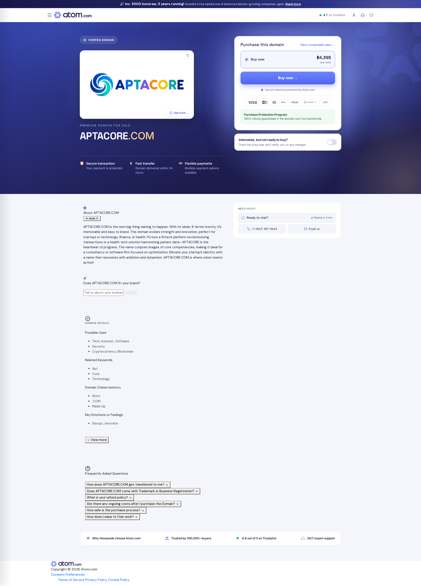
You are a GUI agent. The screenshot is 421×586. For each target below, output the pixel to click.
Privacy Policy (96, 579)
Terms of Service (71, 579)
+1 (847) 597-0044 (264, 229)
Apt (95, 368)
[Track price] (332, 142)
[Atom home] (73, 15)
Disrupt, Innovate (105, 423)
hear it (93, 218)
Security (98, 346)
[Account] (354, 15)
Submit (131, 292)
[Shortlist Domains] (371, 15)
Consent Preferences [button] (68, 574)
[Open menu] (50, 15)
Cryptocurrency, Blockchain (112, 351)
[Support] (363, 15)
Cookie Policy (119, 579)
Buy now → (288, 78)
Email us (314, 229)
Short (96, 396)
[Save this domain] (188, 56)
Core (96, 374)
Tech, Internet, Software (110, 341)
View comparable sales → (317, 44)
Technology (101, 379)
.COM (96, 401)
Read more (293, 4)
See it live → (181, 112)
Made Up (98, 406)
